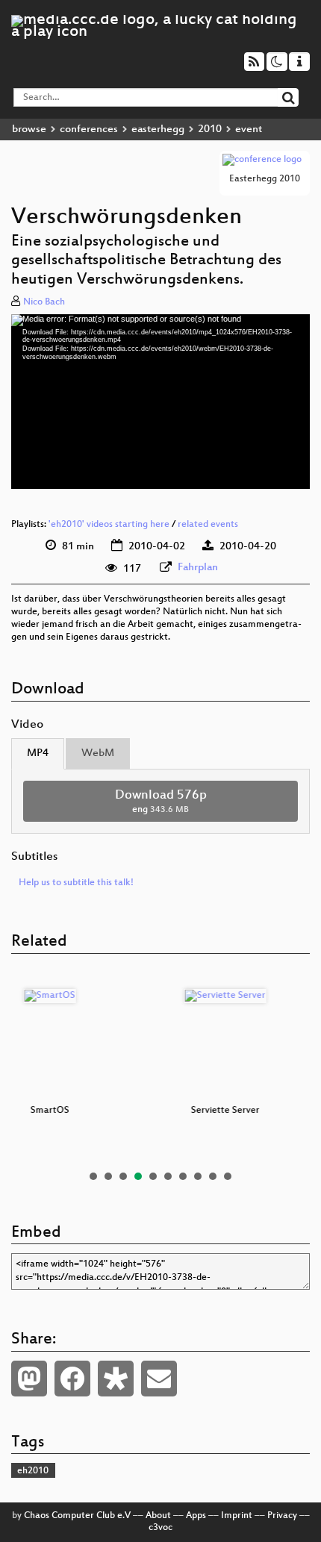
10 (227, 1176)
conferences (89, 129)
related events (208, 524)
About (158, 1516)
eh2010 (33, 1471)
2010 (210, 129)
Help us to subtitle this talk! (76, 883)
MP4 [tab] (38, 753)
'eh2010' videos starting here (109, 524)
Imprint (236, 1516)
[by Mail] (159, 1378)
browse (29, 129)
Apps (196, 1516)
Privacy (282, 1516)
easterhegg (157, 129)
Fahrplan (198, 567)
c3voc (160, 1528)
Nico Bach (44, 302)
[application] (160, 401)
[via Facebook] (72, 1378)
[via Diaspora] (116, 1378)
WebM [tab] (97, 753)
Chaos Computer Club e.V (77, 1516)
